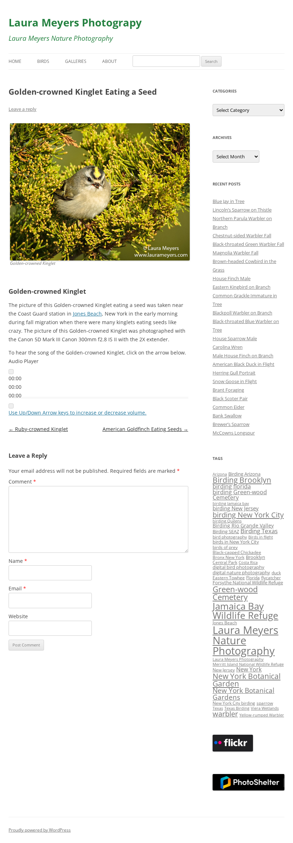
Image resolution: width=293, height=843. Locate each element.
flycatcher (271, 577)
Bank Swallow (227, 415)
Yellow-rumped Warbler (261, 715)
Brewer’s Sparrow (231, 424)
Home (15, 61)
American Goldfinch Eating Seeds (145, 429)
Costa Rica (248, 562)
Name (18, 560)
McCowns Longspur (234, 433)
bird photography (230, 537)
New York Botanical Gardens (243, 693)
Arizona (220, 474)
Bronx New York (228, 557)
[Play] (11, 371)
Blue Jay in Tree (228, 201)
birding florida (232, 486)
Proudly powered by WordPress (40, 830)
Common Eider (228, 407)
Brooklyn (255, 557)
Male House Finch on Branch (243, 355)
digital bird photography (238, 567)
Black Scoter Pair (230, 398)
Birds (43, 61)
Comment (22, 481)
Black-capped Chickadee (237, 552)
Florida (253, 577)
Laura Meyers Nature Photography (245, 640)
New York (249, 669)
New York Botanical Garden (246, 680)
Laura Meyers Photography (238, 659)
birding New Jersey (236, 508)
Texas (218, 708)
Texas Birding (236, 708)
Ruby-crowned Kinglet (38, 429)
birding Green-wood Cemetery (240, 495)
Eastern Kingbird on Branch (241, 287)
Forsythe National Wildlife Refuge (248, 583)
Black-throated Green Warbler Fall (248, 244)
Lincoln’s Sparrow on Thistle (242, 210)
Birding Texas (259, 531)
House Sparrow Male (235, 338)
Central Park (225, 562)
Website (18, 616)
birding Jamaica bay (231, 503)
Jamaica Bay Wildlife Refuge (245, 611)
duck (276, 572)
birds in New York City (236, 542)
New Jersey (224, 670)
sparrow (265, 703)
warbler (225, 714)
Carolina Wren (228, 347)
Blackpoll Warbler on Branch (242, 312)
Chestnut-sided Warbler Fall (242, 235)
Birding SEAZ (226, 531)
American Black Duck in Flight (243, 364)
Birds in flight (260, 537)
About (109, 61)
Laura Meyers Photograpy (75, 22)
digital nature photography (241, 573)
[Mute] (11, 405)
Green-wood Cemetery (235, 593)
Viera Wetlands (265, 708)
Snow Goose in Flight (235, 381)
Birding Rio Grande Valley (243, 525)
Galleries (75, 61)
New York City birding (234, 703)
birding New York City (248, 515)
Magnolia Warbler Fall (235, 252)
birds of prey (225, 547)
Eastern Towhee (229, 577)
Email (17, 588)
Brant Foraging (228, 390)
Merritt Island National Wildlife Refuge (248, 664)
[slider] (77, 412)
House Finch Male (231, 278)
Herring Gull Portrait (234, 373)
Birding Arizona (244, 474)
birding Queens (227, 521)
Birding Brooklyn (242, 480)
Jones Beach (87, 313)
